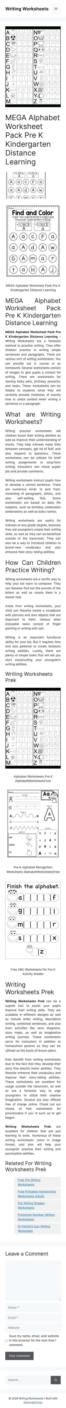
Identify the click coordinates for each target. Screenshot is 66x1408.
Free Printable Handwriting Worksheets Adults (37, 1194)
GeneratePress (33, 1402)
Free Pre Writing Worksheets (29, 1182)
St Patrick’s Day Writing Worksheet (34, 1229)
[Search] (56, 1380)
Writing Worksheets (27, 8)
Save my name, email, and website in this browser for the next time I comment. (34, 1340)
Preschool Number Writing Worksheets (36, 1217)
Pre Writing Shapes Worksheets (31, 1205)
